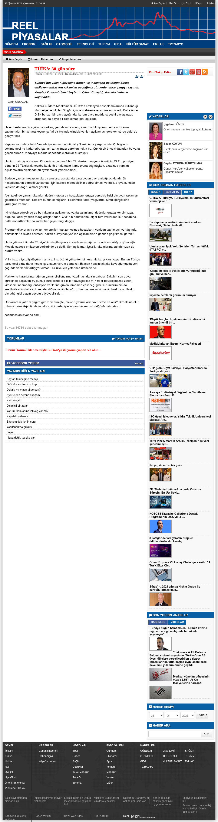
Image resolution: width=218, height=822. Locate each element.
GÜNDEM (146, 750)
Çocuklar (78, 766)
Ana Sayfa (159, 3)
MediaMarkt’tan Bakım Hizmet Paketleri (175, 343)
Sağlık (76, 761)
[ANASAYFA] (49, 22)
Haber (76, 756)
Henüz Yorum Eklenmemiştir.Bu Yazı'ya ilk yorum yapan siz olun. (52, 350)
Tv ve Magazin (81, 772)
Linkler (9, 761)
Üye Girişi (186, 3)
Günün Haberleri (48, 750)
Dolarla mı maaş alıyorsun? (23, 389)
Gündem (111, 750)
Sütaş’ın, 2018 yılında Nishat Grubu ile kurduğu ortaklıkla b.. (174, 588)
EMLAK (189, 761)
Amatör (77, 777)
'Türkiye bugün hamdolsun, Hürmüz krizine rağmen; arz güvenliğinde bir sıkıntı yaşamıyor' (178, 631)
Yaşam (110, 777)
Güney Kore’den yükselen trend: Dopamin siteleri (183, 150)
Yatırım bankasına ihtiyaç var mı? (27, 411)
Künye (198, 3)
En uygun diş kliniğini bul (194, 799)
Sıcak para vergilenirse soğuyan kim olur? (186, 131)
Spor (75, 750)
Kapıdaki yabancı (17, 416)
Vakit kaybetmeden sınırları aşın (16, 799)
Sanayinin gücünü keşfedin (15, 818)
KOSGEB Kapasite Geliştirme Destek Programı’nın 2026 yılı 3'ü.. (173, 515)
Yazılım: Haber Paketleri (143, 817)
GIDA (143, 761)
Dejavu (11, 432)
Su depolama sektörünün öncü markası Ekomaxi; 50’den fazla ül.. (175, 224)
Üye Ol (172, 3)
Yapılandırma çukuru (19, 427)
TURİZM (190, 756)
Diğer (109, 782)
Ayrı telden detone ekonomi (23, 395)
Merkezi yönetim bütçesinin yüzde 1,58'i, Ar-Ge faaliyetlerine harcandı (191, 680)
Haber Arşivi (46, 756)
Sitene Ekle (15, 788)
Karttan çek (14, 400)
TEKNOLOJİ (170, 756)
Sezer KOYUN (173, 124)
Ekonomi (111, 756)
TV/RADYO (146, 766)
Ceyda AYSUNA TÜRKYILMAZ (183, 143)
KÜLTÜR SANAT (172, 761)
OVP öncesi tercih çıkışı (22, 384)
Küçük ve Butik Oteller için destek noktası (106, 799)
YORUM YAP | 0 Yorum (128, 338)
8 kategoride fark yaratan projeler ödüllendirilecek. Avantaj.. (171, 539)
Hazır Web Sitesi (73, 816)
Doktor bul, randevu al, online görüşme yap (136, 799)
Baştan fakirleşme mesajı (22, 379)
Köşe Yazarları (47, 761)
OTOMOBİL (146, 756)
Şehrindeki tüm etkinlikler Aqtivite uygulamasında (163, 801)
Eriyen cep (170, 168)
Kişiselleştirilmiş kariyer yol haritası (48, 799)
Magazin (111, 772)
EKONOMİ (169, 750)
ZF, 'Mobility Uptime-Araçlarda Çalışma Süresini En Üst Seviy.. (175, 491)
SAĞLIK (189, 750)
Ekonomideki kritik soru (21, 421)
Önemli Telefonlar (15, 782)
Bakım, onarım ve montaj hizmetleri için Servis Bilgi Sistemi (196, 808)
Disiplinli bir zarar (17, 405)
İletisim (210, 3)
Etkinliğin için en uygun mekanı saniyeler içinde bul (78, 801)
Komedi (110, 766)
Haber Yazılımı (42, 816)
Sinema (77, 782)
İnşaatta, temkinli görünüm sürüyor (172, 295)
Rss (7, 766)
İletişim (9, 750)
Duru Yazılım (101, 816)
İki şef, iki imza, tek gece (165, 465)
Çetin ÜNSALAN (174, 163)
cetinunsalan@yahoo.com (22, 314)
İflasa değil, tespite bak (21, 437)
